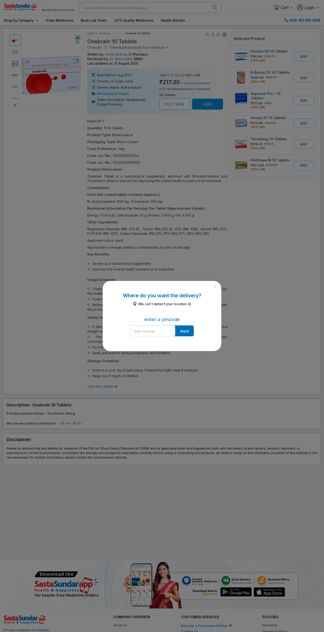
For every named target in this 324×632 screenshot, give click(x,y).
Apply (184, 331)
